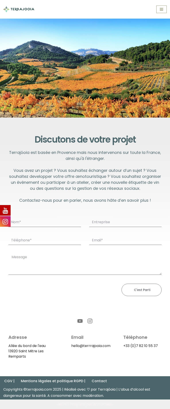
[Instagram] (90, 321)
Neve (62, 404)
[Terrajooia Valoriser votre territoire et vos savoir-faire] (18, 9)
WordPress (102, 404)
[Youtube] (80, 321)
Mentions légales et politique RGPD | (53, 381)
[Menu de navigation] (161, 9)
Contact (99, 381)
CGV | (9, 381)
